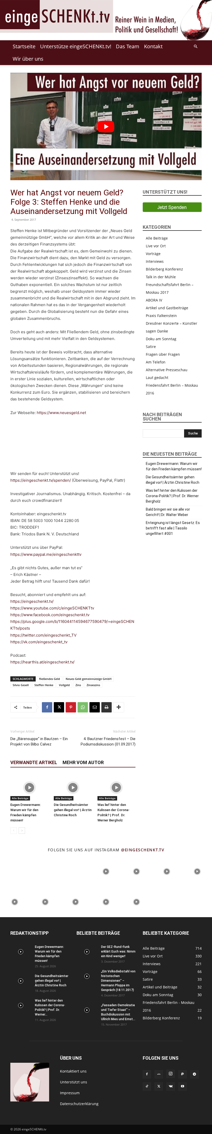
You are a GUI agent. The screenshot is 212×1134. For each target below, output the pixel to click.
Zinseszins (93, 685)
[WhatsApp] (83, 707)
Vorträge (153, 253)
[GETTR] (159, 1074)
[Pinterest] (71, 707)
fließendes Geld (49, 679)
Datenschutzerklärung (79, 1103)
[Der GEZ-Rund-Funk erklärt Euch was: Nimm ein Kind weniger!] (87, 952)
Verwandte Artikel (33, 762)
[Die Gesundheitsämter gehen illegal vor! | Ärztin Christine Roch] (73, 787)
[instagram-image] (14, 871)
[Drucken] (106, 707)
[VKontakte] (170, 1086)
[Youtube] (182, 1086)
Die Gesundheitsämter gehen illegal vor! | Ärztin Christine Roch (73, 810)
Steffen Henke (43, 685)
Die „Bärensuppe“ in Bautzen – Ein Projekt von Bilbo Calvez (39, 741)
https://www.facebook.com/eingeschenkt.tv (49, 614)
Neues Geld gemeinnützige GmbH (88, 679)
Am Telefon (155, 362)
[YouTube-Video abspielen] (106, 126)
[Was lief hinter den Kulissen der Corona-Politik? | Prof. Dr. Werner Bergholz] (116, 787)
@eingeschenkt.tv (142, 849)
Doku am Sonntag (161, 338)
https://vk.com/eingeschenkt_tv (38, 641)
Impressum (70, 1092)
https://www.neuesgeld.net (61, 412)
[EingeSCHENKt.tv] (106, 20)
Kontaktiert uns (73, 1071)
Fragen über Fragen (163, 354)
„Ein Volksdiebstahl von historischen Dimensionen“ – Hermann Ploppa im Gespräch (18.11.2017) (118, 981)
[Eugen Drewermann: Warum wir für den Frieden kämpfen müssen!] (29, 787)
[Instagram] (170, 1074)
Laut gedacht (157, 377)
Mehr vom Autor (83, 762)
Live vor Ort (156, 245)
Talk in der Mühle (161, 276)
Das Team (127, 46)
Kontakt (153, 46)
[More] (118, 707)
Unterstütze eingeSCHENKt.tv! (75, 46)
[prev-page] (13, 830)
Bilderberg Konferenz (164, 269)
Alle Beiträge (20, 798)
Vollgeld (64, 685)
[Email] (94, 707)
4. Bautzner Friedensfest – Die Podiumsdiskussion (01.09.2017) (108, 741)
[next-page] (22, 830)
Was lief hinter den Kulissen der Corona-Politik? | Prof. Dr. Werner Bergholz (172, 495)
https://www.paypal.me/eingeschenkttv (45, 554)
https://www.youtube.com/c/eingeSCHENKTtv (52, 608)
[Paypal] (182, 1074)
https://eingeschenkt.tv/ (32, 601)
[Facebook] (47, 707)
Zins (78, 685)
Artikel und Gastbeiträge (167, 307)
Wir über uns (28, 58)
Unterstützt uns (73, 1082)
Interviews (155, 261)
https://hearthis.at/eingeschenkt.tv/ (42, 662)
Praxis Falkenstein (161, 315)
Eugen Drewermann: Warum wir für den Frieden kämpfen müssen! (174, 466)
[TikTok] (147, 1086)
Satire (151, 346)
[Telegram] (194, 1074)
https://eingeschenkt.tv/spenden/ (40, 480)
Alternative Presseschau (166, 369)
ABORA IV (154, 300)
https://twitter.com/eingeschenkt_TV (43, 635)
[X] (59, 707)
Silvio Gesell (21, 685)
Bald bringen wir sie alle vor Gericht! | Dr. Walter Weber (168, 512)
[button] (195, 46)
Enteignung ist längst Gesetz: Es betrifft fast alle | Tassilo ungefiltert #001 (173, 528)
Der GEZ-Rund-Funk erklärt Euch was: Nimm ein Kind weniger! (118, 951)
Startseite (24, 46)
